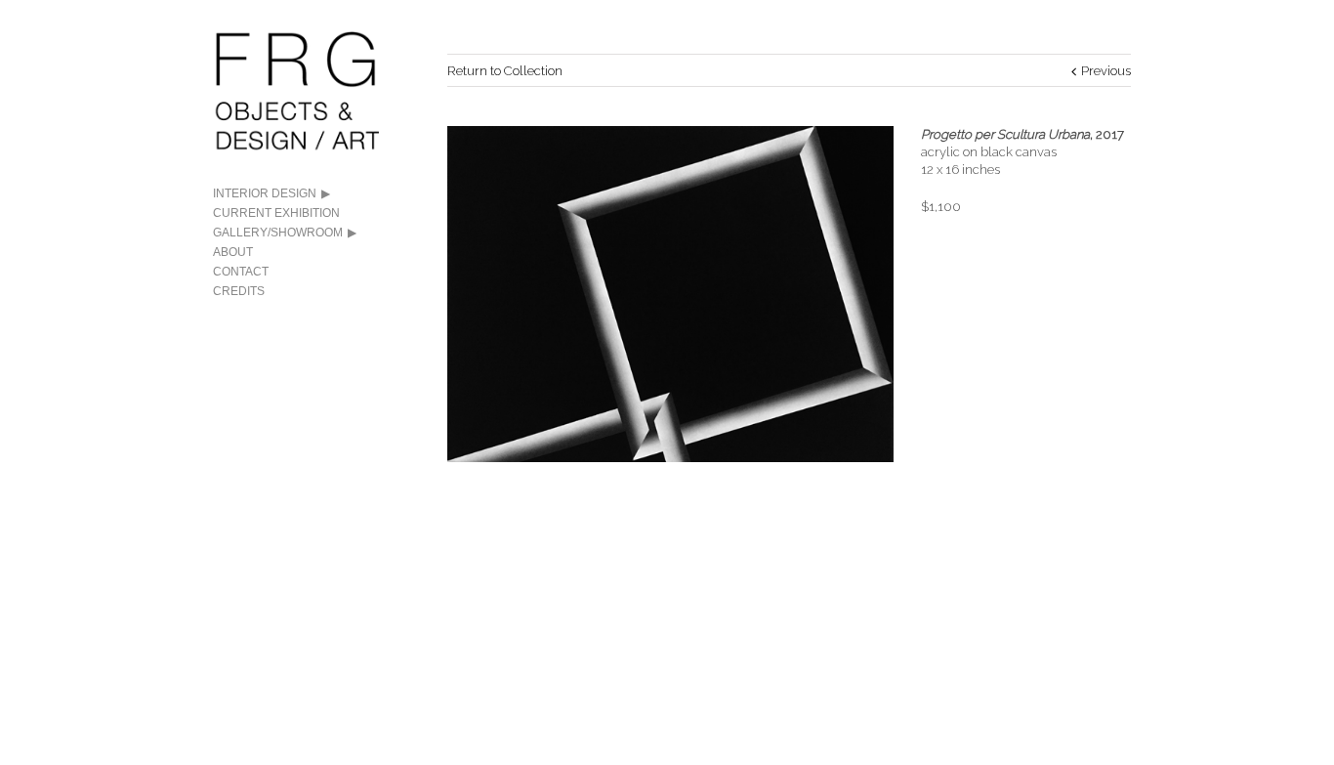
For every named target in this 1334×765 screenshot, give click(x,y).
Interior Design (264, 193)
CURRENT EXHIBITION (276, 213)
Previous (1106, 71)
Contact (241, 271)
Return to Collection (505, 71)
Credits (239, 291)
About (233, 252)
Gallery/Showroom (278, 232)
